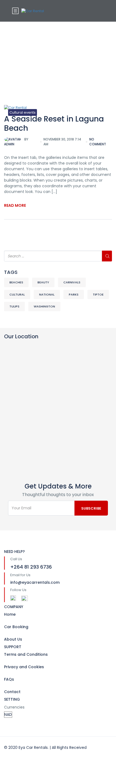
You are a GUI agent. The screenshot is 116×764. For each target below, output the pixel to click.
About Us (13, 639)
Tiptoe (98, 294)
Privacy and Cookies (24, 667)
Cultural (17, 294)
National (46, 294)
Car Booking (16, 626)
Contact (12, 691)
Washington (44, 306)
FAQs (9, 679)
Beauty (43, 282)
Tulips (14, 306)
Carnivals (71, 282)
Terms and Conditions (26, 654)
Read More (15, 205)
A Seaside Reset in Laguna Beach (54, 123)
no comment (97, 141)
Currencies (14, 707)
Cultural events (22, 112)
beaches (16, 282)
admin (16, 142)
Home (10, 614)
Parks (74, 294)
